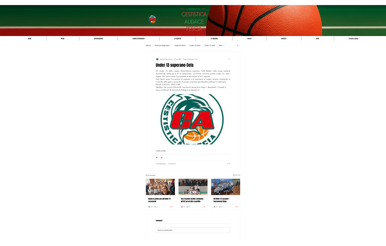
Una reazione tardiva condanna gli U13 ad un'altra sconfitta (192, 200)
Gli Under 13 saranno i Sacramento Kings (221, 200)
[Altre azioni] (229, 59)
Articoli (148, 45)
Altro (220, 45)
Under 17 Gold (209, 45)
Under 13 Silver (161, 150)
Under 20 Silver (180, 45)
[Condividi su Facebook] (157, 157)
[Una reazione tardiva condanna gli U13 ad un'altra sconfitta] (193, 187)
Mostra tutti (236, 175)
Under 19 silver (195, 45)
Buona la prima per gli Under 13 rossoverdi (159, 200)
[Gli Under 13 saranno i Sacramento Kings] (225, 187)
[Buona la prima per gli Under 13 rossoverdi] (160, 187)
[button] (177, 39)
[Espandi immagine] (193, 119)
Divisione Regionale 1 (162, 45)
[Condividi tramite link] (162, 157)
